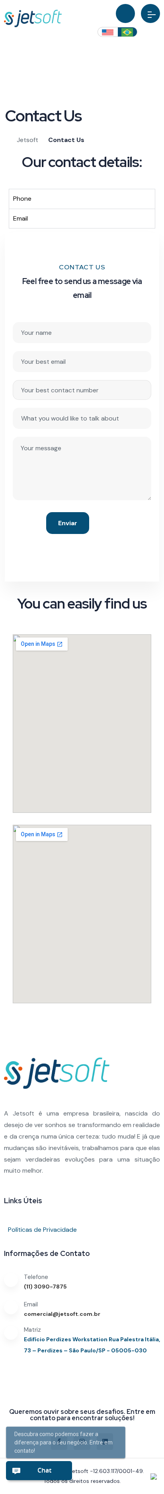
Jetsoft (78, 1471)
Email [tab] (20, 218)
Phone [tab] (22, 198)
